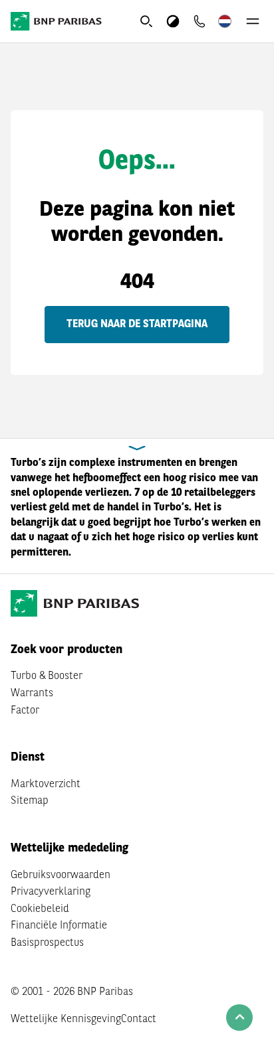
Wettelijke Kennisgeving (66, 1019)
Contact (138, 1019)
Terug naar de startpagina (137, 324)
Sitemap (30, 801)
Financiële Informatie (59, 926)
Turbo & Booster (46, 676)
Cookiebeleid (40, 909)
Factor (25, 711)
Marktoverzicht (45, 784)
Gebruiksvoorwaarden (60, 875)
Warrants (32, 693)
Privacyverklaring (50, 892)
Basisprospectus (47, 943)
